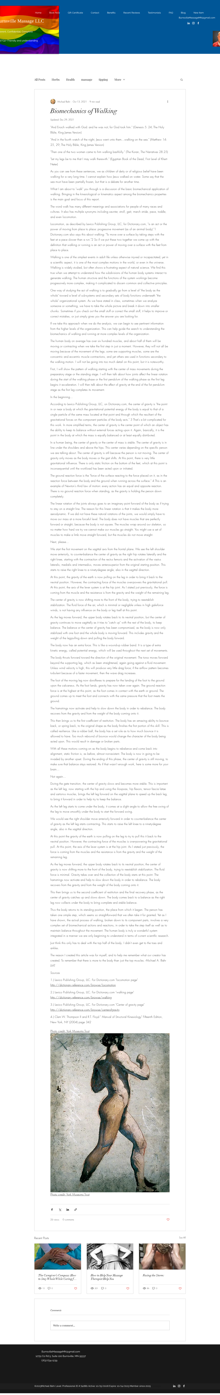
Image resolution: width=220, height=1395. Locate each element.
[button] (181, 79)
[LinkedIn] (188, 23)
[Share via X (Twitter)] (59, 1209)
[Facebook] (198, 23)
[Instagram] (193, 23)
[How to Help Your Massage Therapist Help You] (110, 1257)
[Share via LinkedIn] (67, 1209)
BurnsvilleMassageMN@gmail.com (197, 17)
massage (86, 79)
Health (70, 79)
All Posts (39, 79)
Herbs (56, 79)
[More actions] (168, 101)
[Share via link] (75, 1209)
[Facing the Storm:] (162, 1257)
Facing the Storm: (153, 1275)
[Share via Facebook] (51, 1209)
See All (182, 1237)
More (117, 79)
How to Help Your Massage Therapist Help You (107, 1277)
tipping (103, 79)
